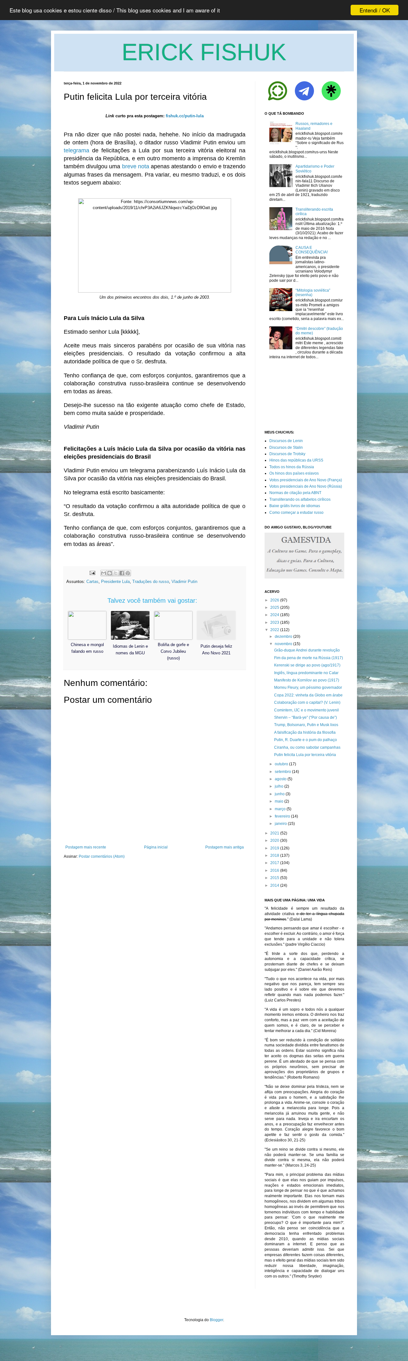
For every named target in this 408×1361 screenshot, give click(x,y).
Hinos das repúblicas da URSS (296, 460)
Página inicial (156, 847)
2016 (274, 870)
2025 (274, 607)
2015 (274, 878)
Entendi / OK (375, 10)
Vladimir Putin (184, 581)
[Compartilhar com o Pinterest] (128, 573)
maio (279, 801)
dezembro (283, 636)
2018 (274, 855)
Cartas (92, 581)
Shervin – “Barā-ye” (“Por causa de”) (305, 717)
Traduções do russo (150, 581)
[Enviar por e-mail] (103, 573)
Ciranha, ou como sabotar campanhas (307, 747)
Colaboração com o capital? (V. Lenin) (307, 702)
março (280, 809)
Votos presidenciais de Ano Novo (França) (305, 480)
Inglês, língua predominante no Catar (306, 673)
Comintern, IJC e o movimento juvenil (306, 710)
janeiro (281, 823)
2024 (274, 615)
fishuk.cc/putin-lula (185, 115)
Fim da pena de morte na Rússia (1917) (308, 658)
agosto (281, 779)
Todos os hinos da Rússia (291, 467)
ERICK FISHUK (204, 52)
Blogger (216, 1320)
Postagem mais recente (85, 847)
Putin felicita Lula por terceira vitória (305, 755)
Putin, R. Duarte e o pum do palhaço (305, 740)
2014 (274, 885)
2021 (274, 833)
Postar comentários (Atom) (102, 856)
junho (280, 794)
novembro (283, 644)
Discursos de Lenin (286, 441)
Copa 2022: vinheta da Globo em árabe (308, 695)
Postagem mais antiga (224, 847)
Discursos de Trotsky (287, 454)
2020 (274, 840)
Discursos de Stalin (286, 447)
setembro (283, 771)
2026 (274, 600)
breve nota (135, 166)
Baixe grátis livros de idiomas (294, 506)
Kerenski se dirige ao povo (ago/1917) (307, 665)
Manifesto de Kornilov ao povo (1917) (306, 680)
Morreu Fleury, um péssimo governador (308, 687)
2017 (274, 863)
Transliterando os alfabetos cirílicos (300, 499)
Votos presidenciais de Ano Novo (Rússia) (305, 486)
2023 (274, 622)
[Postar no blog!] (109, 573)
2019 (274, 848)
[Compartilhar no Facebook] (122, 573)
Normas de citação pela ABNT (295, 493)
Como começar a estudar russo (296, 512)
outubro (281, 764)
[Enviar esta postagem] (92, 572)
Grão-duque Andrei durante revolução (307, 650)
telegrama (76, 150)
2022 (274, 630)
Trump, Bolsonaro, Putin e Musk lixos (306, 725)
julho (279, 786)
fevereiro (282, 816)
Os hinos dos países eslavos (294, 473)
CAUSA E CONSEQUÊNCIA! (311, 249)
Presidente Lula (115, 581)
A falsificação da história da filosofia (305, 732)
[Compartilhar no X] (116, 573)
